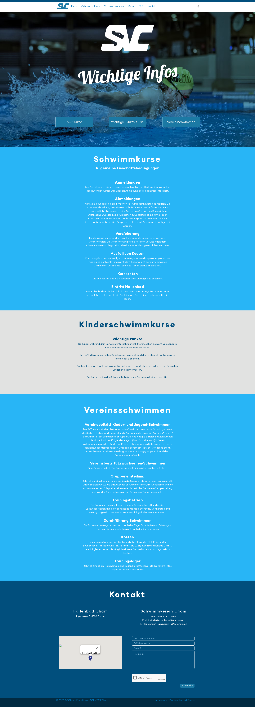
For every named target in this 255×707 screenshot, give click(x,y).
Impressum (161, 700)
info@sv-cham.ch (177, 624)
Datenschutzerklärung (181, 700)
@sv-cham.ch (177, 620)
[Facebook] (198, 6)
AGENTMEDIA (98, 700)
